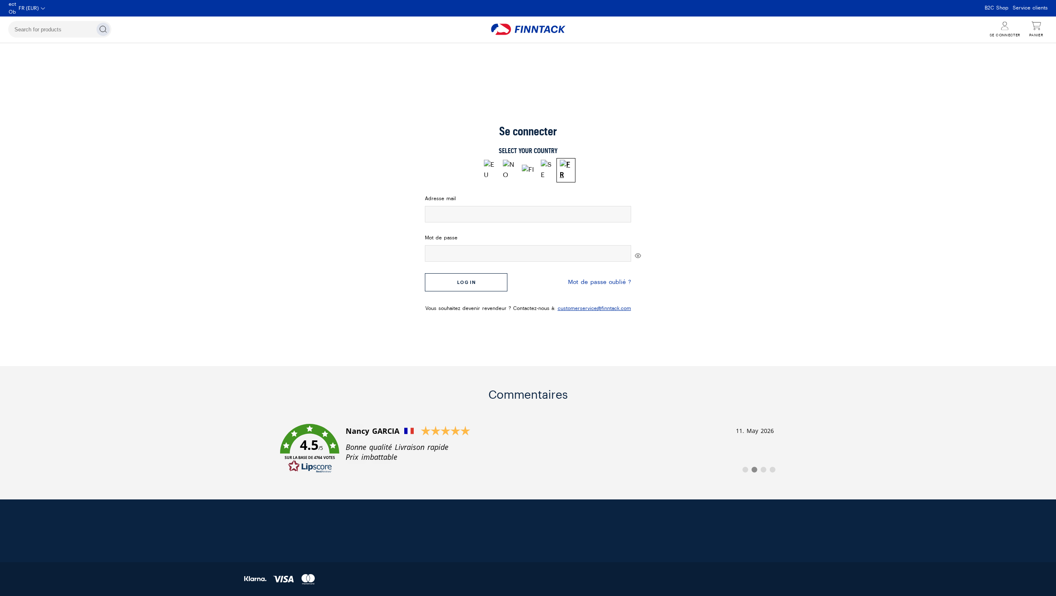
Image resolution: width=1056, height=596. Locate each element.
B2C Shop (997, 7)
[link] (528, 448)
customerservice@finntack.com (594, 308)
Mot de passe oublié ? (599, 282)
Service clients (1030, 7)
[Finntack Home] (528, 29)
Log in (466, 282)
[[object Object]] (638, 255)
